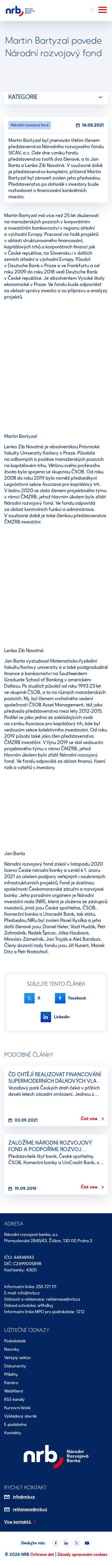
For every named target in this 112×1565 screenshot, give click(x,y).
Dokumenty (15, 1366)
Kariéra (11, 1382)
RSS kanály (14, 1399)
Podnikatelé (15, 1340)
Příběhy (11, 1374)
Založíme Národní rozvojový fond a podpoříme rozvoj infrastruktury (50, 1149)
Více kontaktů (18, 1521)
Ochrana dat (42, 1554)
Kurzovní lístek (17, 1407)
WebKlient (13, 1391)
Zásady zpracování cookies (82, 1554)
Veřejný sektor (17, 1357)
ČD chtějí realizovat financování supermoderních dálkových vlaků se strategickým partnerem (55, 1081)
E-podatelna (15, 1424)
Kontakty (12, 1432)
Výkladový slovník (20, 1416)
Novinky (11, 1349)
